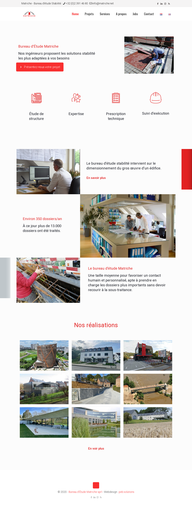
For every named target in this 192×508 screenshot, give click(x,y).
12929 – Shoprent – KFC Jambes (147, 350)
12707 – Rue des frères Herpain (94, 384)
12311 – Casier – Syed (145, 417)
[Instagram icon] (165, 3)
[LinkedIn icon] (161, 3)
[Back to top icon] (96, 485)
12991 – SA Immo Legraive (95, 350)
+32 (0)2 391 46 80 (77, 3)
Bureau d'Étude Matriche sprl (85, 491)
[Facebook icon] (158, 3)
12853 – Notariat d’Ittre (42, 384)
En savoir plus (96, 178)
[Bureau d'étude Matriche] (29, 14)
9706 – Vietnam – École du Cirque (43, 350)
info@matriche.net (103, 3)
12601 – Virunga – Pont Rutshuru (147, 384)
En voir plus (96, 448)
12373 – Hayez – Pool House (42, 417)
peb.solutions (126, 491)
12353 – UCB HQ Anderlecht (94, 417)
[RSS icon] (169, 3)
